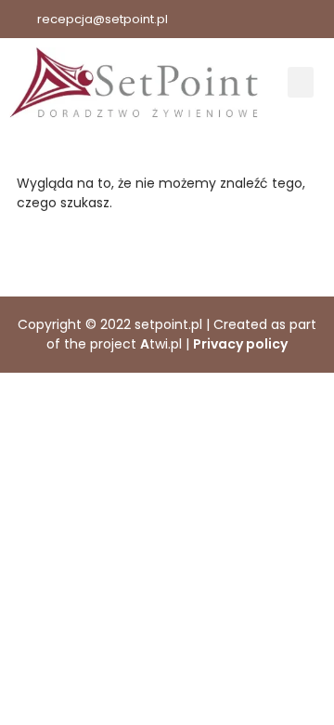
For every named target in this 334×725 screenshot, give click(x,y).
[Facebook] (273, 19)
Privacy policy (240, 344)
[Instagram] (315, 19)
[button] (301, 82)
